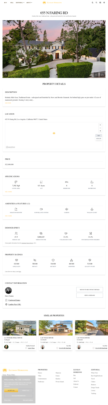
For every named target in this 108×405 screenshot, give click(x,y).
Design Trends (95, 387)
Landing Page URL (14, 304)
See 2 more (8, 191)
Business (93, 385)
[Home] (53, 2)
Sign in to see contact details (89, 289)
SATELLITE (98, 138)
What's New (94, 373)
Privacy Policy (11, 375)
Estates (57, 376)
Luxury (93, 390)
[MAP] (102, 74)
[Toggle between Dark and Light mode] (92, 2)
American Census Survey (27, 243)
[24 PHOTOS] (96, 74)
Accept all (11, 390)
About (28, 2)
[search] (96, 2)
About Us (76, 381)
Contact (75, 387)
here (20, 271)
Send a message (89, 295)
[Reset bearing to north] (100, 131)
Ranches (58, 379)
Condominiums (42, 379)
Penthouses (41, 382)
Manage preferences (19, 395)
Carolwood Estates (14, 300)
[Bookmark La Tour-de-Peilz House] (4, 322)
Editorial (19, 2)
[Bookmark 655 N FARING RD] (5, 22)
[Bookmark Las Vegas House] (41, 322)
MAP (99, 135)
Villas (39, 376)
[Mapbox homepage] (10, 147)
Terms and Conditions (28, 400)
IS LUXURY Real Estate (65, 348)
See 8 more (8, 216)
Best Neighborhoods (96, 376)
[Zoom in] (100, 124)
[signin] (104, 2)
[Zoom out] (100, 127)
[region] (54, 135)
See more (8, 103)
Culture (93, 382)
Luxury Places (31, 348)
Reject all (25, 390)
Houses (40, 373)
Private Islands (60, 382)
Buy (5, 2)
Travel (93, 379)
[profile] (100, 2)
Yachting (93, 393)
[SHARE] (5, 74)
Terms (4, 375)
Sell (11, 2)
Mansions (58, 373)
